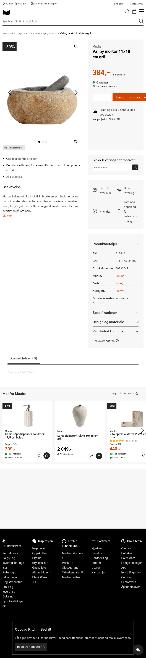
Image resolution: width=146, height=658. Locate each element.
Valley (119, 283)
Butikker (126, 553)
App (123, 567)
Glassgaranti (70, 567)
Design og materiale (108, 321)
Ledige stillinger (131, 563)
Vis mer (7, 215)
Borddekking (100, 558)
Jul (34, 582)
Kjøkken (23, 33)
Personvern (128, 582)
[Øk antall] (108, 97)
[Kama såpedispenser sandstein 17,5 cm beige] (27, 415)
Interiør (96, 563)
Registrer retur (12, 582)
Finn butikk (119, 3)
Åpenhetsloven (130, 587)
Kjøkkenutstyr (38, 33)
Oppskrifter (39, 553)
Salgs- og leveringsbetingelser (13, 563)
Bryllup (36, 558)
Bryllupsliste (40, 563)
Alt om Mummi (41, 572)
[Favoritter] (39, 455)
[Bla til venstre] (10, 92)
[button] (75, 141)
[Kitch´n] (6, 11)
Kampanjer (99, 572)
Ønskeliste (39, 567)
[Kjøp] (46, 455)
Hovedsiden (8, 33)
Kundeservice (137, 3)
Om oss (126, 548)
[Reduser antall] (96, 97)
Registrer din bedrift (31, 647)
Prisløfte (105, 211)
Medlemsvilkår (71, 577)
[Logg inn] (127, 11)
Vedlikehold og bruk (108, 331)
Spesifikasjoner (105, 312)
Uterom (96, 567)
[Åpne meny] (141, 11)
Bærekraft (128, 558)
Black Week (39, 577)
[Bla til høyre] (75, 92)
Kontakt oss (10, 553)
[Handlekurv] (134, 11)
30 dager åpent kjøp (16, 3)
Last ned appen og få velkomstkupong (130, 211)
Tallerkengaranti (72, 572)
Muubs (97, 46)
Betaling (7, 596)
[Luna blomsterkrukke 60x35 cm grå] (79, 415)
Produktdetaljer (105, 243)
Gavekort (97, 553)
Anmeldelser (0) (24, 358)
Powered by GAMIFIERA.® (20, 372)
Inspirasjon (39, 548)
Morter (53, 33)
